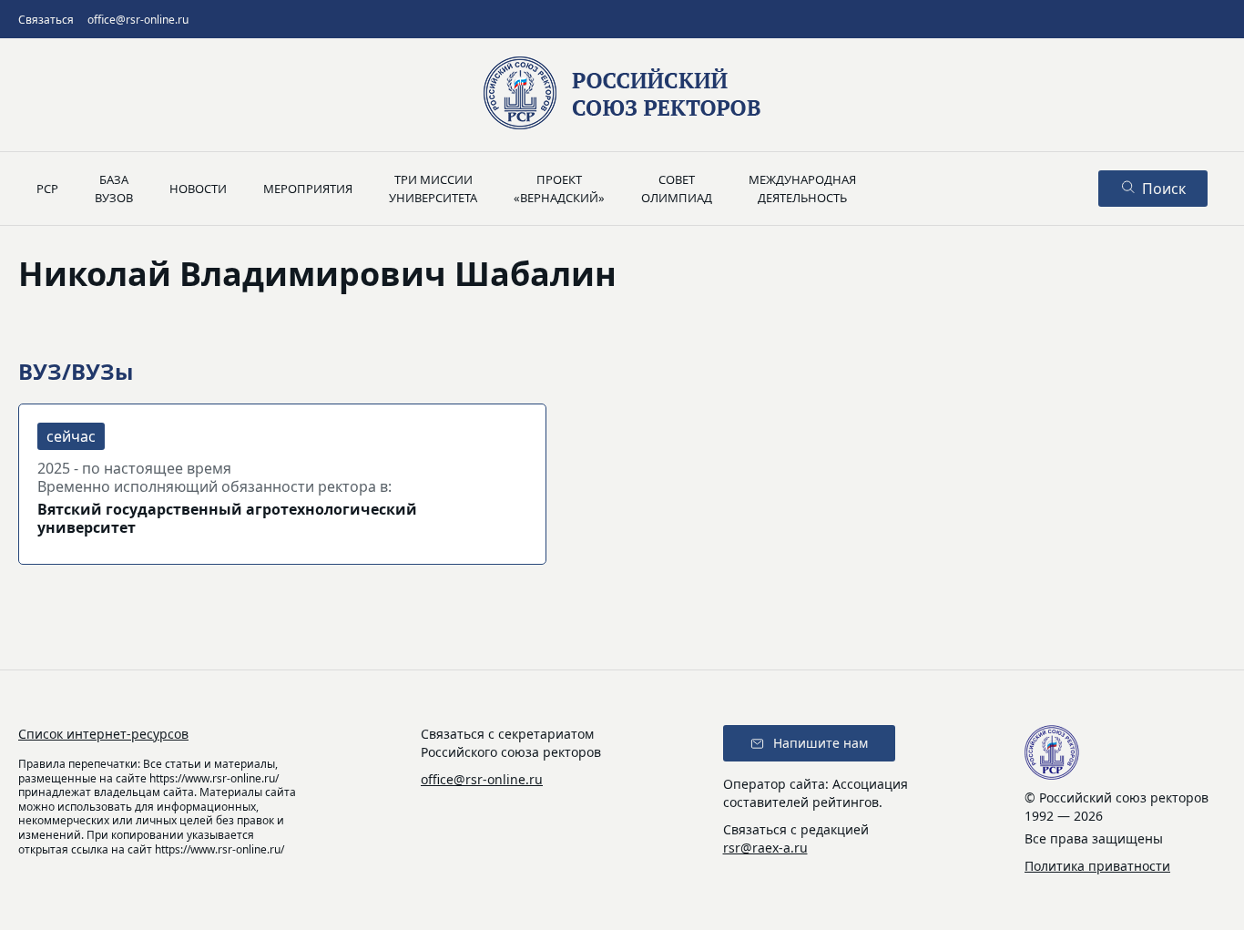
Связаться (46, 19)
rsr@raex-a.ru (765, 847)
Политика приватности (1097, 865)
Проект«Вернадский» (559, 188)
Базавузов (114, 188)
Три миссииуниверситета (433, 188)
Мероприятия (307, 188)
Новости (198, 188)
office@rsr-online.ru (138, 19)
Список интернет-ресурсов (103, 733)
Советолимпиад (676, 188)
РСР (47, 188)
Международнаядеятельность (802, 188)
